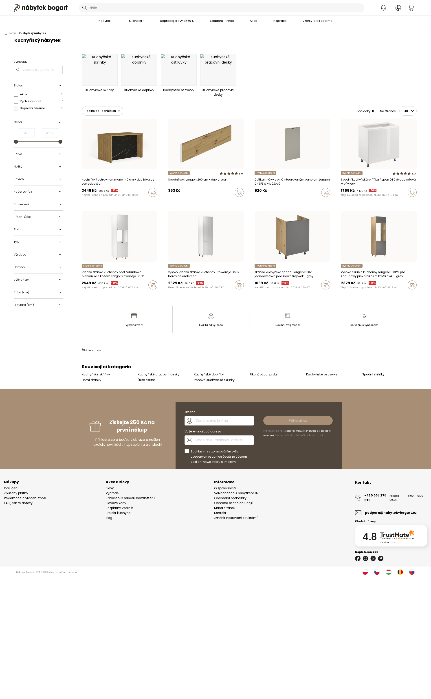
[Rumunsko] (400, 572)
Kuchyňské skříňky (96, 374)
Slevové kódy (116, 503)
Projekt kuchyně (118, 513)
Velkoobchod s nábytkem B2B (237, 493)
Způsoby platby (16, 493)
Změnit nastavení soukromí (235, 518)
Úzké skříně (146, 380)
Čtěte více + (91, 350)
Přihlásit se (298, 420)
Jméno (190, 412)
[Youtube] (373, 558)
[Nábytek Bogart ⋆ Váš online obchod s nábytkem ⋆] (41, 7)
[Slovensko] (412, 572)
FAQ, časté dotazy (18, 503)
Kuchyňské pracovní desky (158, 374)
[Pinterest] (380, 558)
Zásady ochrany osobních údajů (302, 431)
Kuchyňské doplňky (209, 374)
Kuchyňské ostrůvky (321, 374)
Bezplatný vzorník (119, 508)
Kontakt (220, 513)
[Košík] (411, 8)
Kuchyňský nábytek (32, 33)
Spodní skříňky (373, 374)
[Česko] (377, 572)
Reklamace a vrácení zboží (25, 498)
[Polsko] (365, 572)
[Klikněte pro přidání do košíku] (152, 192)
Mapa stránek (224, 508)
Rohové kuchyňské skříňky (214, 380)
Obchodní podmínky (230, 498)
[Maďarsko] (388, 572)
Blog (109, 518)
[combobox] (221, 7)
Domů (12, 33)
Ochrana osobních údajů (233, 503)
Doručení (11, 488)
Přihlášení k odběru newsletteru (130, 498)
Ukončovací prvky (264, 374)
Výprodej (112, 493)
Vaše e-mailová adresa (203, 431)
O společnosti (225, 488)
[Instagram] (365, 558)
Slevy (110, 488)
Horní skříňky (91, 380)
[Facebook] (358, 558)
